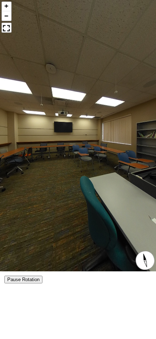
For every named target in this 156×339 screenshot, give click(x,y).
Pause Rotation (23, 279)
